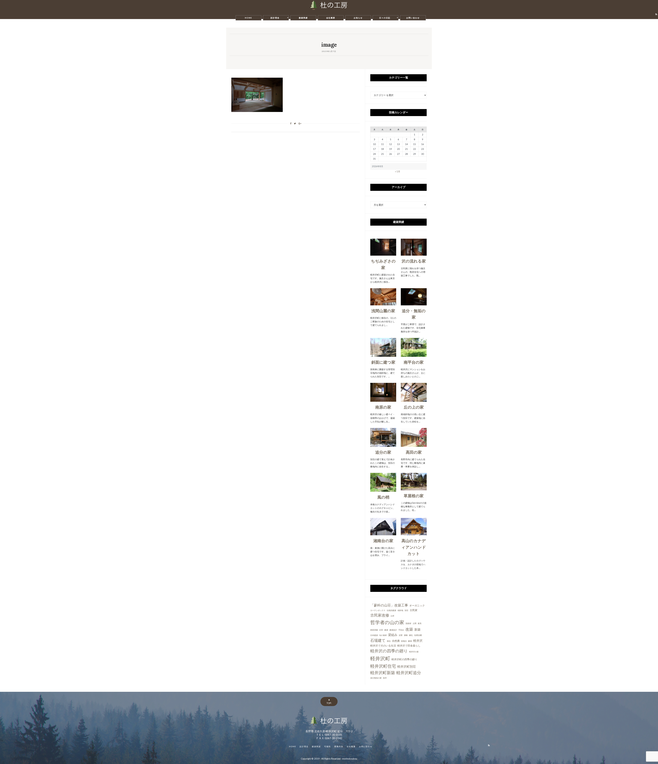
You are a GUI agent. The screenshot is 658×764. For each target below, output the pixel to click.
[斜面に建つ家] (383, 354)
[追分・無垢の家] (414, 303)
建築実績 (303, 18)
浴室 (401, 635)
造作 (385, 678)
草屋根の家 (414, 495)
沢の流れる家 (414, 261)
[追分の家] (383, 445)
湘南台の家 (383, 540)
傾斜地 (400, 610)
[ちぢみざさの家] (383, 253)
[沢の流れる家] (414, 253)
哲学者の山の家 (387, 622)
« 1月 (397, 171)
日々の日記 (384, 18)
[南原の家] (383, 399)
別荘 (406, 610)
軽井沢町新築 (382, 672)
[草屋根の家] (414, 488)
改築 (409, 629)
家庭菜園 (374, 630)
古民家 (413, 610)
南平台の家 (414, 362)
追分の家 (383, 452)
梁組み (392, 635)
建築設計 (393, 630)
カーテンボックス (377, 610)
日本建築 (374, 635)
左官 (381, 630)
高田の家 (414, 452)
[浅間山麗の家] (383, 303)
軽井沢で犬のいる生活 (383, 645)
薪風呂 (404, 641)
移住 (389, 641)
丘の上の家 (414, 407)
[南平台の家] (414, 354)
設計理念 (275, 18)
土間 (414, 623)
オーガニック (417, 605)
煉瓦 (411, 635)
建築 (386, 630)
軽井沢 (418, 640)
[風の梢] (383, 489)
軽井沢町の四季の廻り (404, 659)
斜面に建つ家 (383, 362)
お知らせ (358, 18)
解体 (410, 641)
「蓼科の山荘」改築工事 (389, 605)
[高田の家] (414, 445)
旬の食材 (383, 635)
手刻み (401, 630)
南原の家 (383, 407)
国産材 (408, 623)
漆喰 (406, 635)
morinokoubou (349, 758)
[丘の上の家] (414, 399)
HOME (248, 18)
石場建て (378, 640)
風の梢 (383, 497)
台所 (392, 616)
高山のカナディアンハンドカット (413, 547)
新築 (417, 629)
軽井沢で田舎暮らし (409, 645)
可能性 (327, 746)
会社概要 (330, 18)
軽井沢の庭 (414, 651)
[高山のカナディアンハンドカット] (414, 533)
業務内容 (338, 746)
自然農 (396, 640)
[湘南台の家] (383, 533)
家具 (420, 623)
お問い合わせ (413, 18)
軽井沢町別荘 (406, 666)
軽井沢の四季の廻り (389, 650)
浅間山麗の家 (383, 310)
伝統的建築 (391, 610)
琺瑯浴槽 (418, 635)
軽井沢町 (380, 658)
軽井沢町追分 (408, 672)
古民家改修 (379, 615)
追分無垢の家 (376, 678)
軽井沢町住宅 (383, 665)
